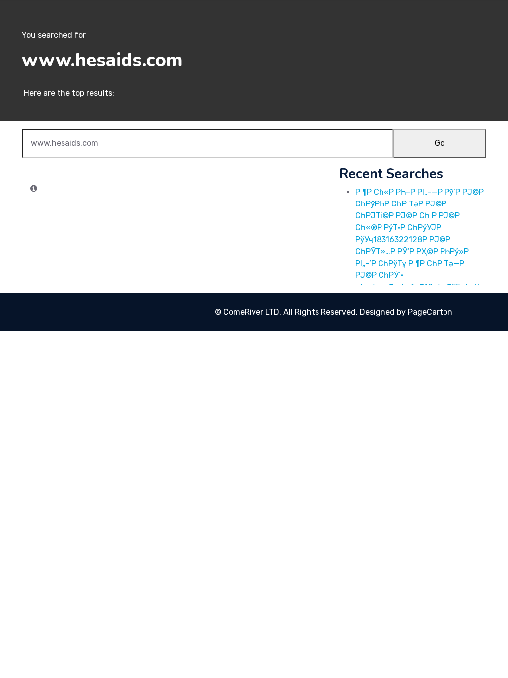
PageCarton (430, 312)
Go (439, 143)
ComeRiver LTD (251, 312)
